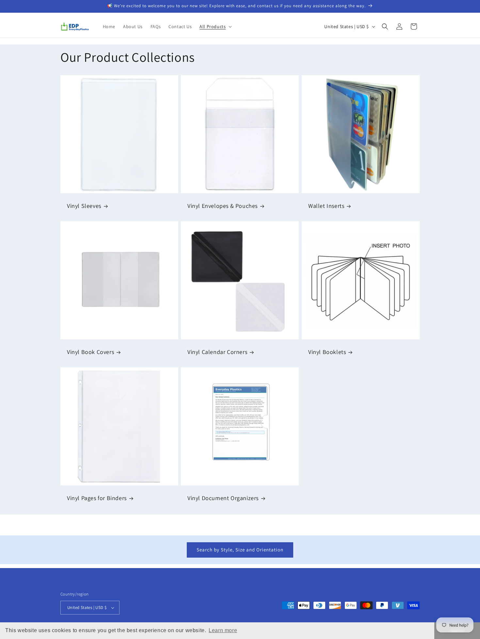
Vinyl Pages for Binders (97, 498)
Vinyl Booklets (327, 352)
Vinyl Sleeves (84, 206)
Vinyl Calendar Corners (217, 352)
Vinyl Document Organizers (223, 498)
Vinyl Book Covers (90, 352)
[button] (215, 26)
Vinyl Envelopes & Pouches (222, 206)
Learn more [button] (223, 630)
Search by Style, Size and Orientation (240, 550)
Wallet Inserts (326, 206)
